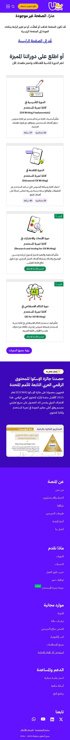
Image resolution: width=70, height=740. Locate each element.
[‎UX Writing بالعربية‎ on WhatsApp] (34, 719)
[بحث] (13, 6)
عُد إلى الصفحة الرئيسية (35, 41)
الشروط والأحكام (27, 730)
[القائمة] (8, 6)
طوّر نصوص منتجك (28, 6)
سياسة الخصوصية (42, 730)
